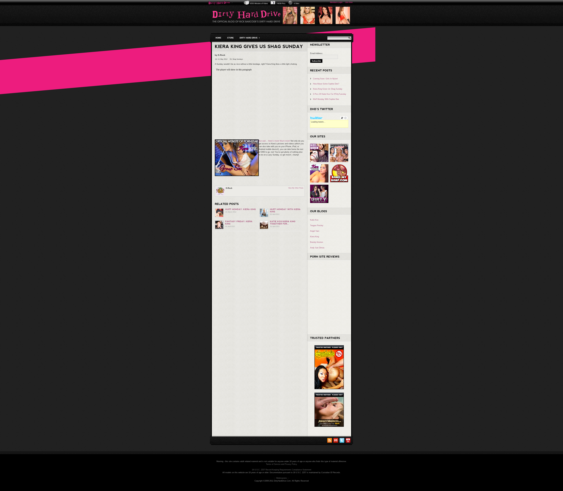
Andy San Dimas (317, 248)
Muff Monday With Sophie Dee (326, 99)
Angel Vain (314, 231)
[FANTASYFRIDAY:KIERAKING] (239, 222)
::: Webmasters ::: (281, 478)
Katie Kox (314, 220)
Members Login (336, 2)
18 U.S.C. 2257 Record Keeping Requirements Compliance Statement (281, 470)
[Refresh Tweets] (342, 118)
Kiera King (314, 236)
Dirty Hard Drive (250, 38)
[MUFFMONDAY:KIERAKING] (240, 209)
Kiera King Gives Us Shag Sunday (327, 89)
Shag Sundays (238, 59)
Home (218, 38)
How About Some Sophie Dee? (326, 84)
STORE (230, 38)
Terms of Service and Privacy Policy (281, 464)
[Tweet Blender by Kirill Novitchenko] (345, 118)
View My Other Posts (295, 188)
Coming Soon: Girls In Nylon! (325, 79)
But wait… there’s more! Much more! (274, 141)
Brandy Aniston (316, 242)
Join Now (349, 2)
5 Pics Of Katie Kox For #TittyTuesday (329, 94)
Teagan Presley (316, 225)
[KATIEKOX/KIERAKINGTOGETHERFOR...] (283, 222)
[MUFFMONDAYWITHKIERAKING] (285, 210)
